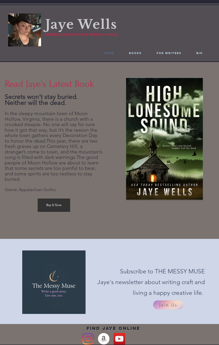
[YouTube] (119, 339)
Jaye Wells (81, 24)
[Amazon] (104, 339)
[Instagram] (88, 339)
